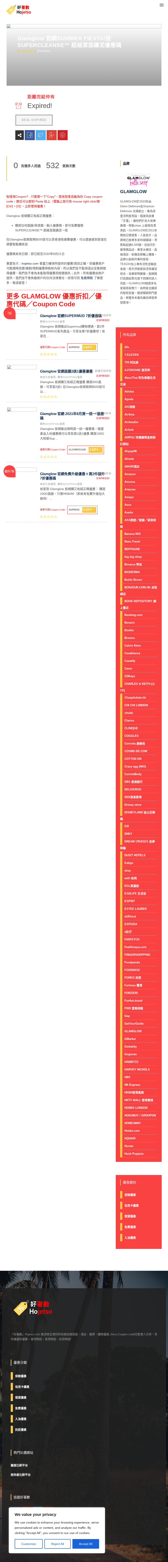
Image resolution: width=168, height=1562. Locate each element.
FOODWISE (132, 970)
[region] (57, 1530)
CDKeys (129, 676)
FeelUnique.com (135, 947)
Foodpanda (132, 962)
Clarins (129, 720)
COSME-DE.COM (135, 751)
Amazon (130, 474)
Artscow (129, 489)
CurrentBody (133, 774)
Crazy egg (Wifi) (135, 766)
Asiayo (129, 497)
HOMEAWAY (132, 1123)
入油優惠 (130, 1237)
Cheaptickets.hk (135, 697)
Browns (129, 638)
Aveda (128, 512)
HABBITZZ (131, 1061)
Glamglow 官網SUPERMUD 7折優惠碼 (71, 316)
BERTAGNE (132, 549)
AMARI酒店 (131, 466)
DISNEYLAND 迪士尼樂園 (137, 816)
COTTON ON (132, 758)
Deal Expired (34, 120)
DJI (126, 826)
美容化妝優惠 (48, 377)
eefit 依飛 (130, 878)
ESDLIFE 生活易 (135, 893)
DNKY (128, 833)
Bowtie (129, 630)
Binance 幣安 (133, 564)
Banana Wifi (132, 533)
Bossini (129, 622)
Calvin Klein (132, 645)
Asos (127, 504)
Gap (127, 1016)
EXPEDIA (130, 924)
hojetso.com (30, 263)
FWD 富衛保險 (133, 1008)
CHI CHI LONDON (136, 705)
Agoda (128, 399)
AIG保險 (129, 406)
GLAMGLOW (133, 1031)
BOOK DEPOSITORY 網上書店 (138, 604)
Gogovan (130, 1054)
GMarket (130, 1039)
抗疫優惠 (20, 1429)
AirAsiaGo (131, 422)
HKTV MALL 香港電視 (138, 1100)
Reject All (57, 1544)
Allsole (129, 458)
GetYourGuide (134, 1023)
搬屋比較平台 (19, 1465)
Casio (128, 668)
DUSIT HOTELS (134, 855)
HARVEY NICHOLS (137, 1069)
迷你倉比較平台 (21, 1474)
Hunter (128, 1146)
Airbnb (129, 429)
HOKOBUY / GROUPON (140, 1115)
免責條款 (87, 278)
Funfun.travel (133, 1000)
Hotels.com (132, 1130)
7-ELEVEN (131, 354)
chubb (128, 713)
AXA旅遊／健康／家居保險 (138, 523)
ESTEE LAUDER (135, 908)
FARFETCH (131, 939)
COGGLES (131, 735)
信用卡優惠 (131, 1205)
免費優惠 (130, 1227)
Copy (87, 347)
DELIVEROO (132, 789)
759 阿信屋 (131, 362)
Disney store (132, 804)
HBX (127, 1077)
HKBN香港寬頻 (134, 1092)
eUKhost (130, 916)
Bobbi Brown (133, 579)
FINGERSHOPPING (137, 954)
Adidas (129, 391)
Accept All (85, 1544)
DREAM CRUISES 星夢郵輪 (137, 845)
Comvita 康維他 (134, 743)
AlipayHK (130, 451)
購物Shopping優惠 (52, 321)
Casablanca (132, 653)
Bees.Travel (132, 541)
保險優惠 (130, 1194)
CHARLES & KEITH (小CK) (137, 687)
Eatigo (128, 863)
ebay (127, 870)
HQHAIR (129, 1138)
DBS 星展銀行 (133, 781)
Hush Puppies (134, 1153)
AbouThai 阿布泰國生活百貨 (138, 381)
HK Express (132, 1084)
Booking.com (133, 615)
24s (126, 347)
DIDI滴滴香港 (133, 797)
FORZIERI (131, 993)
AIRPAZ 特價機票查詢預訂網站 (138, 441)
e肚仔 (128, 931)
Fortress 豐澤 (133, 985)
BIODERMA (132, 572)
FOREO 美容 (132, 977)
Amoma (129, 481)
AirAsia (129, 414)
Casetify (129, 660)
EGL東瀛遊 (131, 885)
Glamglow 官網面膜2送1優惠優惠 (66, 371)
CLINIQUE (131, 728)
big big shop (133, 556)
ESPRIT (129, 901)
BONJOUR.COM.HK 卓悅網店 (138, 591)
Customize (28, 1544)
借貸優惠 (130, 1216)
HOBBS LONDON (135, 1107)
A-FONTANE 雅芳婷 (137, 370)
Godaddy (130, 1046)
